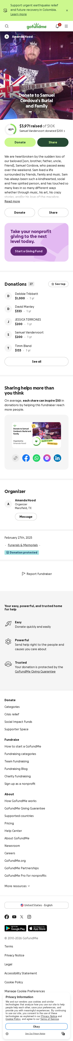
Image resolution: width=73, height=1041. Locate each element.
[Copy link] (15, 458)
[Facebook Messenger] (47, 458)
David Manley (24, 306)
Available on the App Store (37, 928)
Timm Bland (23, 345)
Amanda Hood (25, 500)
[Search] (6, 26)
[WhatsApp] (36, 458)
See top (60, 284)
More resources (15, 886)
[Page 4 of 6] (39, 111)
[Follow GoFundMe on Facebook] (6, 917)
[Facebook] (26, 458)
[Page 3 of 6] (36, 111)
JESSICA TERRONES (28, 319)
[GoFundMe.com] (36, 26)
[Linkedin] (57, 458)
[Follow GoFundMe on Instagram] (29, 917)
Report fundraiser (39, 573)
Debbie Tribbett (26, 293)
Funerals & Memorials (23, 545)
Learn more (18, 14)
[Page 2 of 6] (33, 111)
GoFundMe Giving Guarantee (35, 671)
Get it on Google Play (15, 928)
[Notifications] (57, 26)
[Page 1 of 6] (30, 111)
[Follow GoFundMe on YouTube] (14, 917)
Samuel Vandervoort (29, 332)
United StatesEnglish (38, 905)
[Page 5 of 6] (41, 111)
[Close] (67, 10)
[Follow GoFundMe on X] (21, 917)
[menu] (66, 26)
